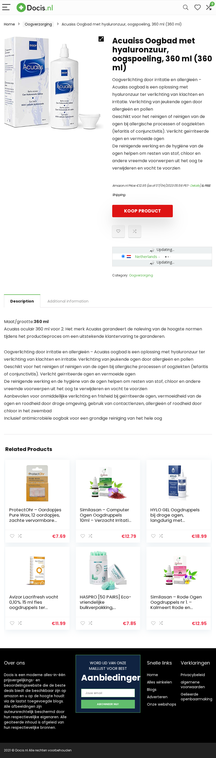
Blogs (151, 689)
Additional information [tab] (68, 301)
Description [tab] (22, 301)
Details (195, 185)
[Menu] (6, 7)
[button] (101, 39)
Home (9, 24)
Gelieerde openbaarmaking (196, 697)
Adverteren (157, 697)
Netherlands (146, 256)
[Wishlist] (197, 7)
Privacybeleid (193, 674)
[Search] (185, 7)
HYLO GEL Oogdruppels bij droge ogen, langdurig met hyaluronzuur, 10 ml (175, 518)
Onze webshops (161, 704)
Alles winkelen (159, 682)
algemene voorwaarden (193, 685)
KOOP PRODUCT (142, 211)
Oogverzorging (38, 24)
